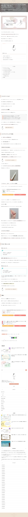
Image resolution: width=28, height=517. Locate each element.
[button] (11, 337)
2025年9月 (3, 475)
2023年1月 (3, 501)
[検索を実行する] (26, 370)
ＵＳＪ (3, 393)
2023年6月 (3, 494)
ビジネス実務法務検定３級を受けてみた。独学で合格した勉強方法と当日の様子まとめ (12, 450)
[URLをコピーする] (16, 337)
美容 (2, 405)
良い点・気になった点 (6, 74)
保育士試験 (3, 398)
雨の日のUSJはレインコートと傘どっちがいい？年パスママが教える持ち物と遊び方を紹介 (13, 452)
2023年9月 (3, 492)
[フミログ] (14, 1)
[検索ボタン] (27, 1)
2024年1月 (3, 489)
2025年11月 (3, 473)
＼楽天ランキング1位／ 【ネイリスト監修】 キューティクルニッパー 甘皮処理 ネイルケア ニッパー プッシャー (16, 322)
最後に (4, 77)
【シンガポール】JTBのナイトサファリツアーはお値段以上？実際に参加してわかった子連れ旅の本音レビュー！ (13, 457)
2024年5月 (3, 487)
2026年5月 (3, 468)
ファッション (3, 7)
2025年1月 (3, 482)
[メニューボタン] (1, 1)
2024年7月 (3, 485)
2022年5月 (3, 506)
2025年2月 (3, 480)
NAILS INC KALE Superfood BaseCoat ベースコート (14, 189)
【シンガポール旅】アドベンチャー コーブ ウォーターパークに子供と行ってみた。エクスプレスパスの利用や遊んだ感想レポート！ (13, 454)
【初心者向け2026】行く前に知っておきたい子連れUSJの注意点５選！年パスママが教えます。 (13, 459)
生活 (2, 403)
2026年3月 (3, 470)
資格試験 (3, 408)
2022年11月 (3, 504)
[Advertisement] (14, 87)
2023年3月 (3, 499)
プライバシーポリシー (14, 514)
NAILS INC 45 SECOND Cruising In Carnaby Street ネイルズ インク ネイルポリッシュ (16, 310)
